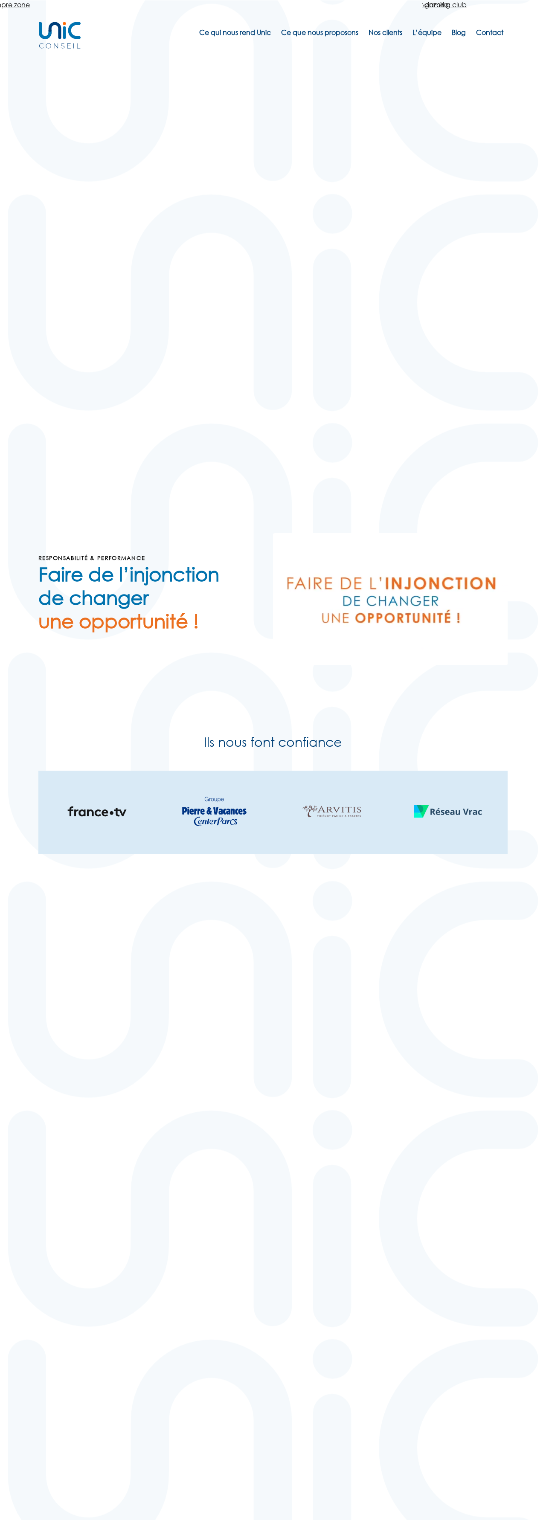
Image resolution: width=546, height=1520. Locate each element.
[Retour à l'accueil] (59, 46)
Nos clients (385, 32)
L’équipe (426, 32)
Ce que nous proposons (319, 32)
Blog (459, 32)
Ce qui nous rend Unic (235, 32)
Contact (489, 32)
